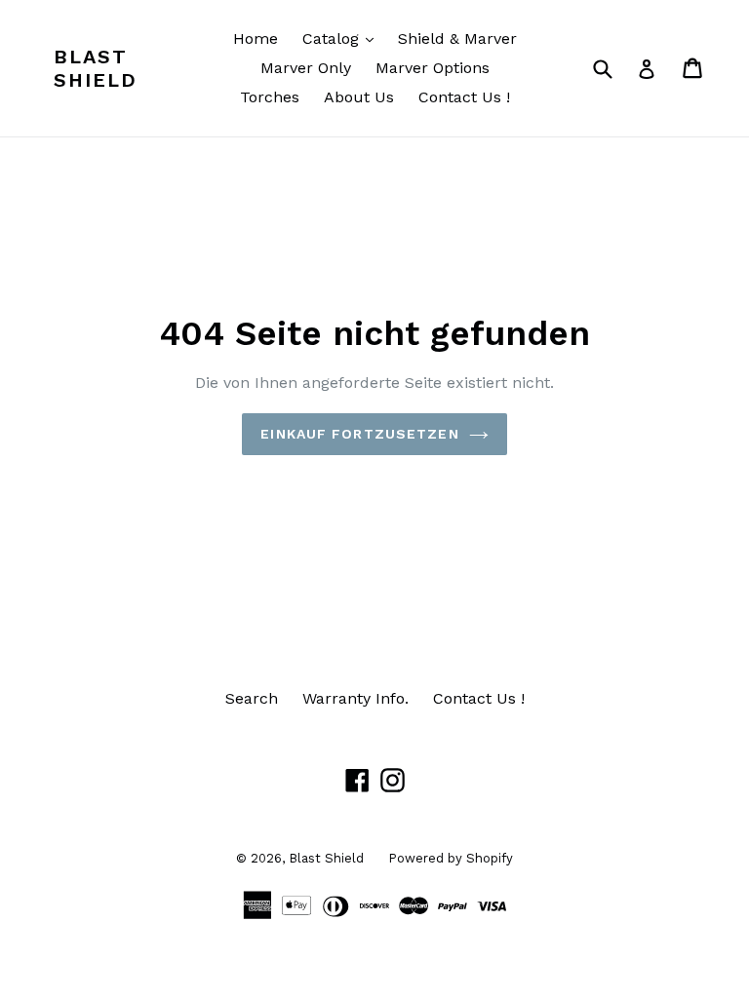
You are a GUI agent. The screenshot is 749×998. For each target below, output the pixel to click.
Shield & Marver (457, 38)
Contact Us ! (464, 97)
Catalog (342, 38)
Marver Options (432, 67)
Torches (269, 97)
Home (255, 38)
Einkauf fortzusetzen (359, 433)
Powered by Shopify (450, 858)
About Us (359, 97)
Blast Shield (96, 68)
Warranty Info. (355, 698)
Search (251, 698)
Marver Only (305, 67)
